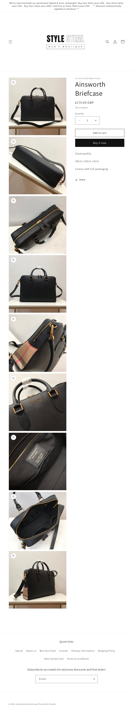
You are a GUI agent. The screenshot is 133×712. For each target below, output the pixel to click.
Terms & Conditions (78, 658)
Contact (63, 650)
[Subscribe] (93, 679)
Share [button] (82, 179)
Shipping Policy (106, 650)
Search (19, 650)
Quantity (79, 113)
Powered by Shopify (47, 704)
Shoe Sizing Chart (54, 658)
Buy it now (99, 142)
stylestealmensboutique (27, 704)
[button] (10, 42)
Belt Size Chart (48, 650)
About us (31, 650)
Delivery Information (83, 650)
